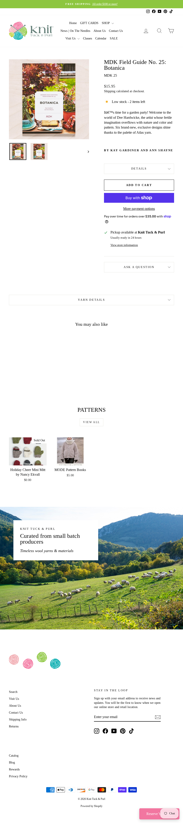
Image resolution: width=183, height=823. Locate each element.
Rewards (14, 769)
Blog (12, 762)
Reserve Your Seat (159, 814)
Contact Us (116, 31)
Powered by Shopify (91, 806)
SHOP (106, 23)
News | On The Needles (75, 31)
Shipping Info (18, 719)
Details (139, 168)
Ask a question (139, 267)
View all (91, 422)
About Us (100, 31)
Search (13, 692)
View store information (124, 245)
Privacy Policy (18, 776)
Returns (14, 726)
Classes (87, 38)
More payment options (139, 209)
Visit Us (70, 38)
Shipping (109, 91)
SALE (114, 38)
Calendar (100, 38)
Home (73, 23)
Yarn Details (91, 299)
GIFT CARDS (89, 23)
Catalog (14, 755)
